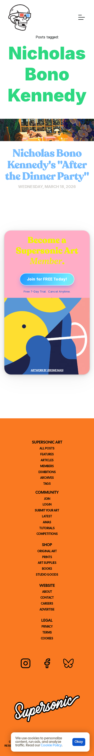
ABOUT (47, 592)
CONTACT (47, 597)
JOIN (47, 499)
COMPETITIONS (47, 534)
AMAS (47, 522)
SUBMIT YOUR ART (47, 510)
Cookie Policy (51, 745)
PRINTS (47, 557)
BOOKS (47, 569)
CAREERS (47, 603)
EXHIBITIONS (47, 472)
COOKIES (47, 638)
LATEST (47, 516)
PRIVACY (47, 626)
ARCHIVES (47, 478)
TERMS (47, 632)
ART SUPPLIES (47, 563)
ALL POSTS (47, 448)
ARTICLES (47, 460)
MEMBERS (47, 466)
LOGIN (47, 504)
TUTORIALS (47, 528)
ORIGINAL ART (47, 551)
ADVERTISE (47, 609)
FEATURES (47, 454)
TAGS (47, 484)
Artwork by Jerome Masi (47, 370)
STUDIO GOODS (47, 574)
